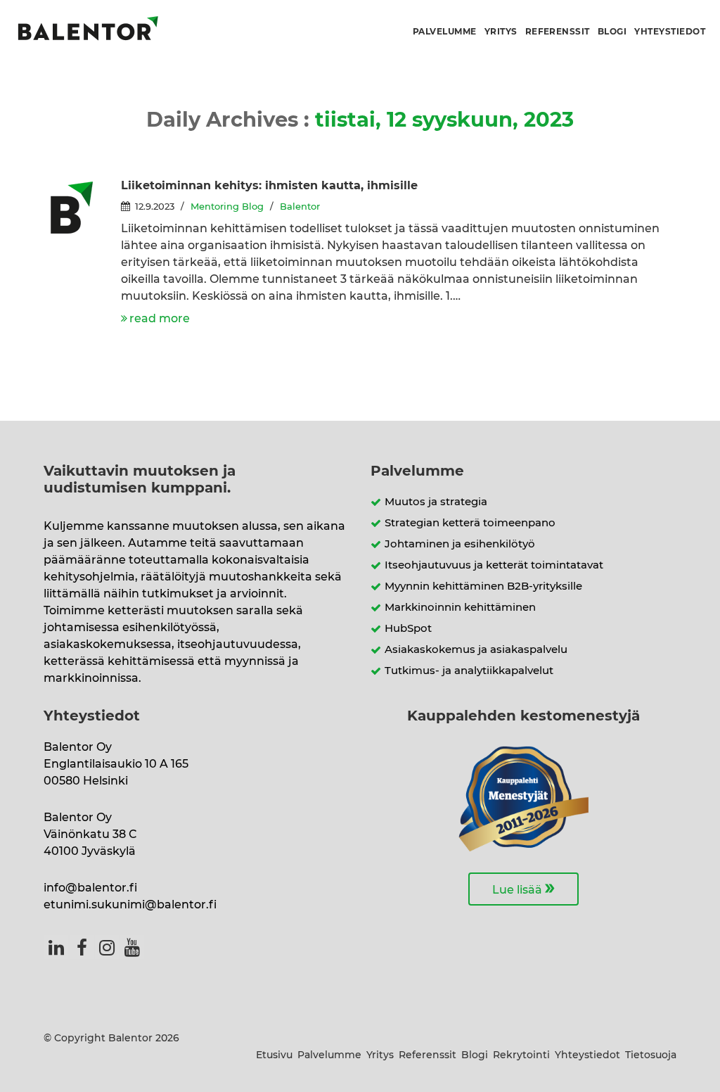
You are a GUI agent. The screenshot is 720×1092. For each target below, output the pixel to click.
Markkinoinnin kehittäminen (460, 607)
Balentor (300, 207)
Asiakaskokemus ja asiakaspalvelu (476, 650)
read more (159, 318)
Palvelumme (445, 31)
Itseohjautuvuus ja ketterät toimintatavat (494, 565)
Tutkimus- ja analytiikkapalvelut (469, 671)
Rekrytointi (521, 1055)
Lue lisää (523, 888)
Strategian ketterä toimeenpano (470, 523)
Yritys (501, 31)
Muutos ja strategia (436, 502)
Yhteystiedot (669, 31)
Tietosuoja (650, 1055)
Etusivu (274, 1055)
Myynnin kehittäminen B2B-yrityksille (483, 586)
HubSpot (408, 628)
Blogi (612, 31)
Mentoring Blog (227, 207)
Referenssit (557, 31)
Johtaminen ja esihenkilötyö (460, 544)
